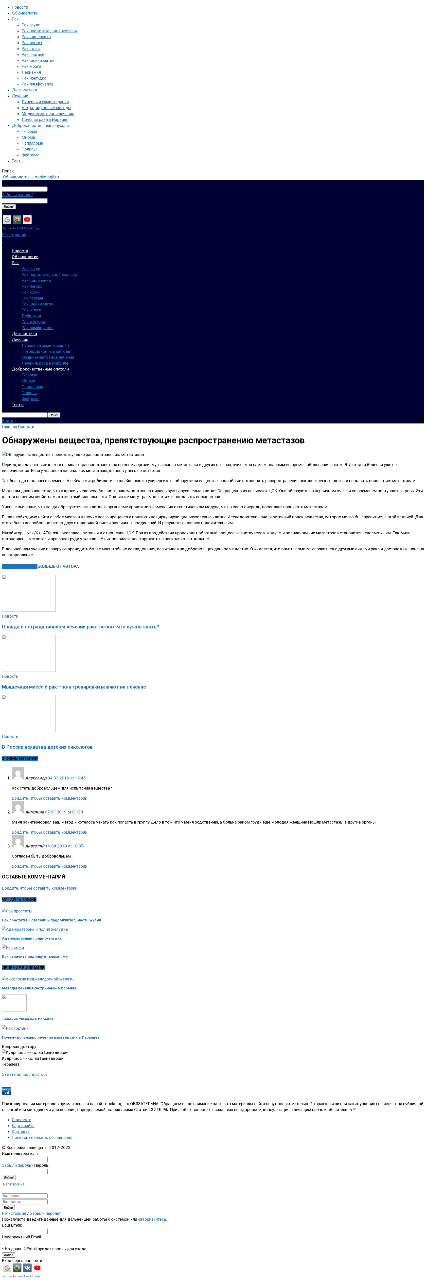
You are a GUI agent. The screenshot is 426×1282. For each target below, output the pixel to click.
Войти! (9, 207)
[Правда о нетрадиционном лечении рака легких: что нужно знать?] (29, 610)
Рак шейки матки (38, 60)
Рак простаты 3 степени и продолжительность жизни (51, 920)
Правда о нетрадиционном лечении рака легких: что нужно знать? (80, 627)
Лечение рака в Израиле (45, 119)
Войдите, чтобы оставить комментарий (49, 798)
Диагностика (24, 89)
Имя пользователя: (20, 182)
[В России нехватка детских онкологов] (29, 730)
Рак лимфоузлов (37, 84)
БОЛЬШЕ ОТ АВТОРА (58, 566)
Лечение (20, 95)
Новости (20, 7)
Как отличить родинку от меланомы (35, 956)
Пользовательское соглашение (42, 1137)
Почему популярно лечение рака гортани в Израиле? (50, 1037)
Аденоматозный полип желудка (31, 938)
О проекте (21, 1119)
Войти (7, 420)
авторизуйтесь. (152, 1219)
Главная (9, 426)
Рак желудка (34, 78)
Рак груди (31, 24)
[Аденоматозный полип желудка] (35, 929)
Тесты (18, 160)
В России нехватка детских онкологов (47, 747)
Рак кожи (31, 48)
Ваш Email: (12, 1225)
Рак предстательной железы (49, 30)
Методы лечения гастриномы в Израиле (39, 988)
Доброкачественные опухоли (40, 125)
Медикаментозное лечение (48, 113)
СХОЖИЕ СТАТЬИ (19, 566)
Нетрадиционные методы (46, 107)
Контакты (21, 1131)
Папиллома (32, 143)
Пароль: (41, 194)
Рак (15, 19)
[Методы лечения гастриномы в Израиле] (38, 979)
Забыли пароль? (17, 194)
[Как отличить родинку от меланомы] (13, 947)
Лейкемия (31, 72)
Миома (28, 137)
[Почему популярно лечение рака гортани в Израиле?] (15, 1028)
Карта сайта (23, 1125)
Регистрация (14, 234)
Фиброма (30, 154)
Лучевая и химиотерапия (45, 101)
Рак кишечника (36, 36)
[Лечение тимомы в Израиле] (14, 1010)
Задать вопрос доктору (25, 1074)
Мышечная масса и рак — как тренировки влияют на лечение (74, 687)
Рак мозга (31, 66)
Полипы (29, 149)
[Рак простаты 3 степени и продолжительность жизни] (17, 911)
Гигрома (29, 131)
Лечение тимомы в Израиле (27, 1019)
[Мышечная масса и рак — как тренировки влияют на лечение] (29, 670)
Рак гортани (33, 54)
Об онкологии (25, 13)
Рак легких (32, 42)
